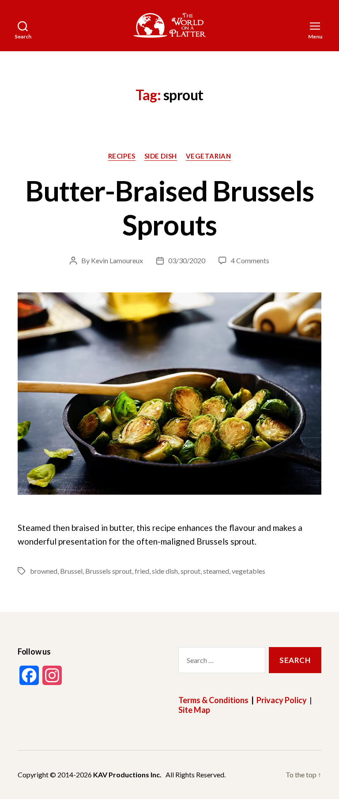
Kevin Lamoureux (117, 260)
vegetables (248, 571)
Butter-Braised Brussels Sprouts (169, 208)
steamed (216, 571)
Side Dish (160, 156)
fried (142, 571)
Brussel (71, 571)
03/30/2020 (186, 260)
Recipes (122, 156)
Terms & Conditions (213, 700)
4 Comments (250, 260)
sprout (190, 571)
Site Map (194, 710)
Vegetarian (208, 156)
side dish (165, 571)
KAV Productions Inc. (127, 774)
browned (43, 571)
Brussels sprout (108, 571)
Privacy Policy (281, 700)
